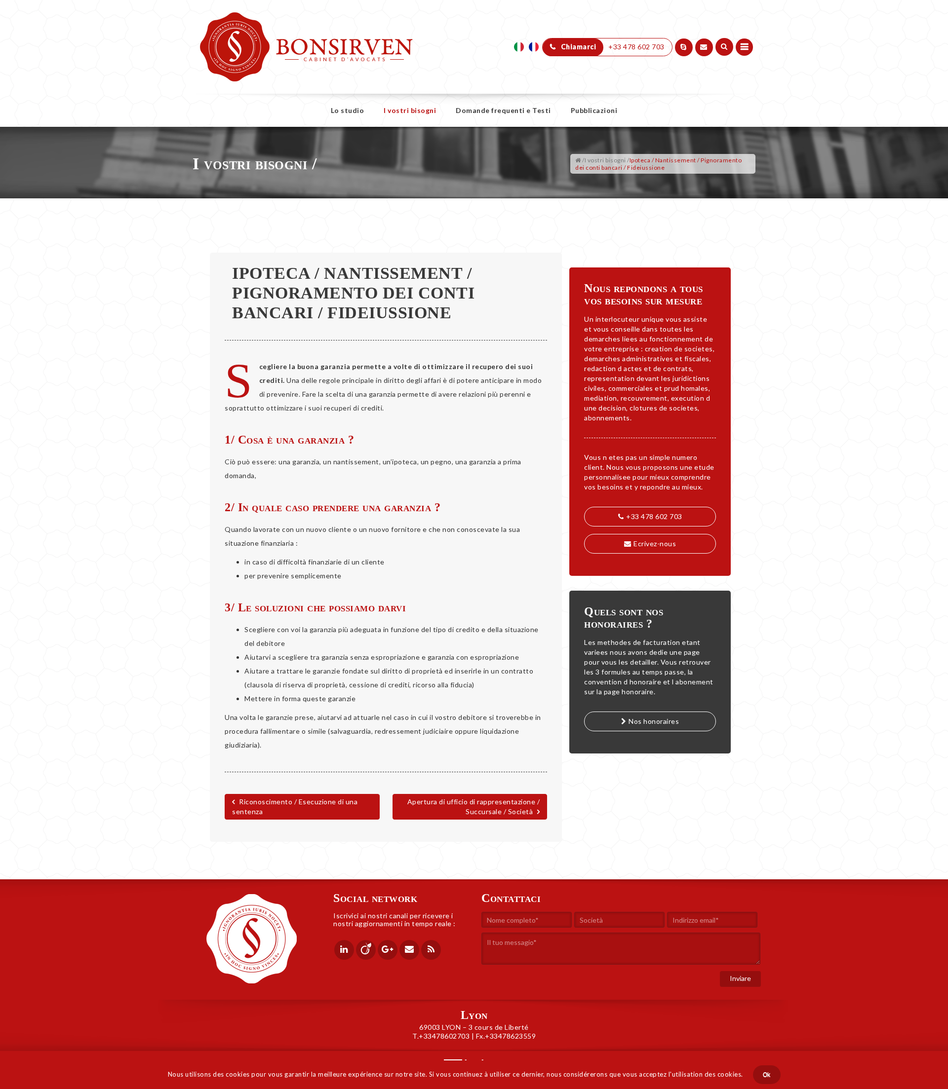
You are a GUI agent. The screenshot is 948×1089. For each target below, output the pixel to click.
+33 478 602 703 (654, 516)
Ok (767, 1074)
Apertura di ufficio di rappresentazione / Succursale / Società (473, 806)
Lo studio (347, 110)
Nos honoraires (654, 721)
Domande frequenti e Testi (503, 110)
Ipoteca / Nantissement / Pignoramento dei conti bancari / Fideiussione (353, 293)
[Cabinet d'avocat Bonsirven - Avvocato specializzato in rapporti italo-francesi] (306, 24)
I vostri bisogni (410, 110)
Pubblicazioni (594, 110)
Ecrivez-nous (654, 543)
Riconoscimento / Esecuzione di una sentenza (294, 806)
